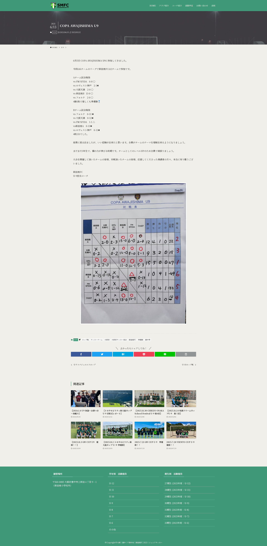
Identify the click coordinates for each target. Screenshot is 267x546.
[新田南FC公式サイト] (59, 5)
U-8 (111, 509)
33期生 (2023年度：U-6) (177, 522)
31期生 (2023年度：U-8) (177, 509)
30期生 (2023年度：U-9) (177, 503)
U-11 (111, 489)
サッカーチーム (96, 339)
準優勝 (140, 339)
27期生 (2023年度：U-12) (178, 483)
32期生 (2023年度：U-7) (177, 516)
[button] (81, 354)
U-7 (111, 516)
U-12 (111, 483)
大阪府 (107, 339)
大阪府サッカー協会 (119, 339)
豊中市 (147, 339)
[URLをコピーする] (186, 354)
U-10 (111, 496)
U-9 (54, 32)
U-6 (111, 522)
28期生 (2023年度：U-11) (177, 489)
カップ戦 (85, 339)
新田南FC (132, 339)
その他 (112, 529)
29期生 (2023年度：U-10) (178, 496)
